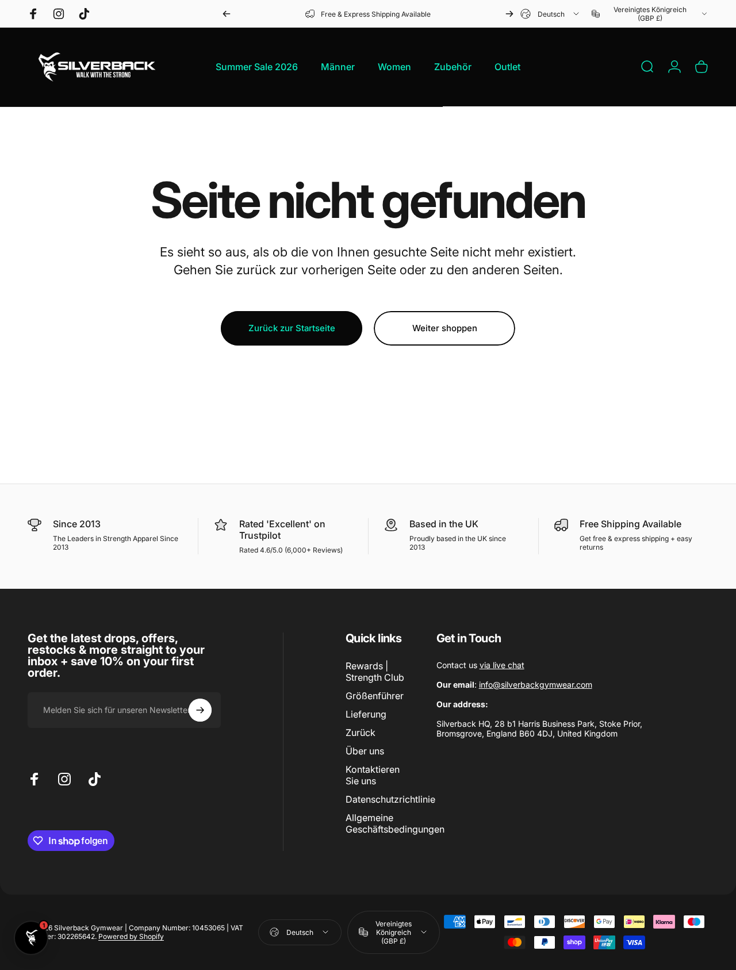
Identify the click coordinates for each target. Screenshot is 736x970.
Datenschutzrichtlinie (390, 799)
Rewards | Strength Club (375, 671)
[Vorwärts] (509, 14)
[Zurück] (226, 14)
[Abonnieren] (200, 710)
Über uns (365, 751)
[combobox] (550, 14)
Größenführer (375, 695)
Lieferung (366, 714)
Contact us (480, 665)
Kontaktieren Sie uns (373, 775)
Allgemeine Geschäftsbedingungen (395, 823)
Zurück (360, 732)
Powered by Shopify (131, 936)
